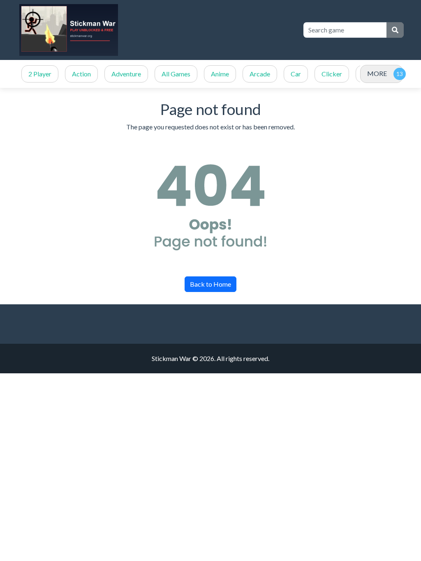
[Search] (395, 30)
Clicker (332, 74)
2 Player (39, 74)
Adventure (126, 74)
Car (296, 74)
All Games (176, 74)
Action (81, 74)
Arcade (260, 74)
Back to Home (210, 284)
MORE (377, 73)
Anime (220, 74)
